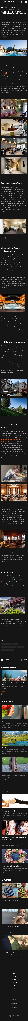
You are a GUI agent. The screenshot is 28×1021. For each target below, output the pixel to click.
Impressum (14, 1007)
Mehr (3, 691)
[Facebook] (5, 660)
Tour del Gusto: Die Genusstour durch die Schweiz (13, 683)
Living (14, 988)
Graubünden (6, 643)
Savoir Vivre (14, 982)
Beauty (14, 979)
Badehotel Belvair (8, 74)
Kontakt (14, 999)
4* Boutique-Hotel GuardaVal (12, 440)
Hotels (14, 643)
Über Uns (14, 995)
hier (7, 553)
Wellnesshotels (7, 650)
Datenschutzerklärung (14, 1011)
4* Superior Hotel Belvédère (9, 439)
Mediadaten (14, 1003)
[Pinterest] (24, 660)
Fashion (14, 976)
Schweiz (21, 647)
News (14, 973)
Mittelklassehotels (9, 647)
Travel (14, 985)
